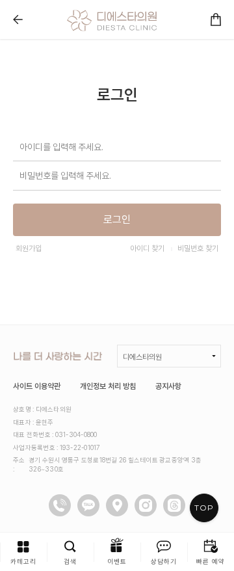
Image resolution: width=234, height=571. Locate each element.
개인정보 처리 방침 (108, 386)
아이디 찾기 (147, 248)
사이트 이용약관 (36, 386)
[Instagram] (146, 505)
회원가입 (29, 248)
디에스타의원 (142, 357)
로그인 (117, 219)
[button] (23, 551)
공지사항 (168, 386)
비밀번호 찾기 (197, 248)
